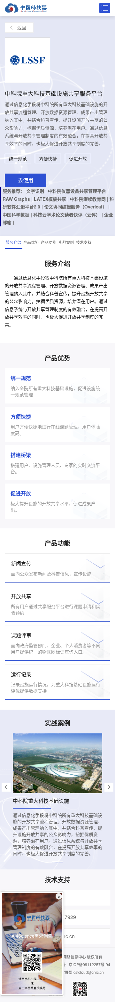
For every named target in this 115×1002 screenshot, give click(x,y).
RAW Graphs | (18, 199)
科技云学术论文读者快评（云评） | (68, 214)
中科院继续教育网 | (90, 199)
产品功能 (48, 242)
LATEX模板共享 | (52, 199)
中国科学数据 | (18, 214)
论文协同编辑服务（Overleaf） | (77, 206)
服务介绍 (13, 242)
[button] (6, 787)
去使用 (25, 180)
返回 (21, 27)
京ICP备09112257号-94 (89, 964)
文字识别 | (37, 191)
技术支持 (83, 242)
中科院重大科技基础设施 (41, 800)
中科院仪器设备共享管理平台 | (78, 191)
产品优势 (31, 242)
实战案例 (66, 242)
